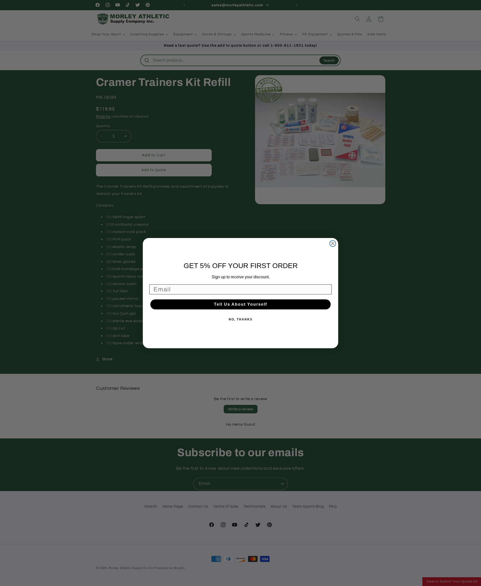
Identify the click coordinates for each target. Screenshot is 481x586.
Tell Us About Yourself (240, 304)
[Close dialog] (333, 244)
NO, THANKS (241, 319)
